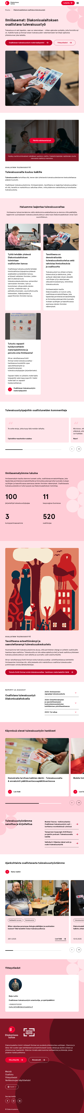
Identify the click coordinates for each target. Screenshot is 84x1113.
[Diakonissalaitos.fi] (12, 3)
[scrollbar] (33, 449)
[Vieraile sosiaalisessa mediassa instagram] (13, 1101)
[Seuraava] (78, 449)
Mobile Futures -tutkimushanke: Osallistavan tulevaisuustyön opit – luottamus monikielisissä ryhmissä (58, 824)
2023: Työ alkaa (51, 712)
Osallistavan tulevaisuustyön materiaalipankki (26, 43)
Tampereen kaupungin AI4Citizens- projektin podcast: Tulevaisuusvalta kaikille (59, 834)
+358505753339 (15, 1004)
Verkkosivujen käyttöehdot (18, 1080)
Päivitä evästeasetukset (42, 140)
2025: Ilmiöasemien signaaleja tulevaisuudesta (55, 693)
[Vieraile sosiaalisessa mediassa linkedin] (20, 1101)
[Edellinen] (72, 449)
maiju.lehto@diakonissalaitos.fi (21, 1007)
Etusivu (7, 10)
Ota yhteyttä (14, 1060)
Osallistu (9, 1074)
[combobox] (12, 1087)
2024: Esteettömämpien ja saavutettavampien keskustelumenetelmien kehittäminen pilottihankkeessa (57, 703)
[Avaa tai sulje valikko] (77, 3)
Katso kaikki (16, 872)
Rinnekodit (36, 1060)
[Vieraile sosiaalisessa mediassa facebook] (7, 1101)
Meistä (8, 1071)
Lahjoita (66, 3)
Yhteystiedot (62, 43)
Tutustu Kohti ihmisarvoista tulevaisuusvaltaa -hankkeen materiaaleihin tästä (39, 672)
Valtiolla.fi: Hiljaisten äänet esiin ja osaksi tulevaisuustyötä (58, 843)
